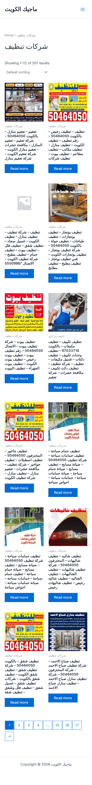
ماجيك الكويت (21, 9)
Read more (19, 169)
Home (9, 35)
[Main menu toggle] (82, 9)
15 (57, 725)
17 (77, 725)
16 (67, 725)
